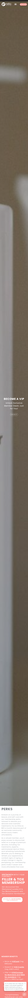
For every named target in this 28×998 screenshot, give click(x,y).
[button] (15, 4)
